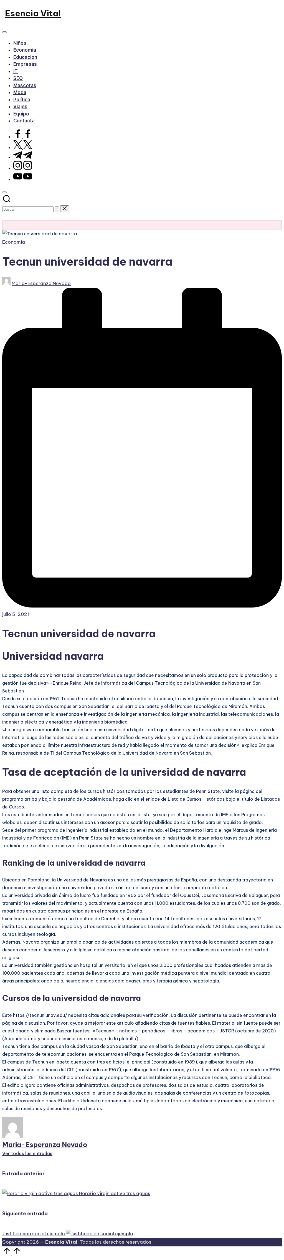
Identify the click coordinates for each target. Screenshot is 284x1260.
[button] (57, 209)
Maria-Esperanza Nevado (44, 1144)
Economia (13, 242)
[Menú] (4, 32)
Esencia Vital (33, 13)
